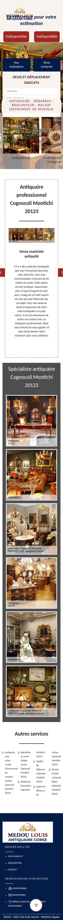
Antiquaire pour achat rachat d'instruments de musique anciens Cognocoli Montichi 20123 (10, 772)
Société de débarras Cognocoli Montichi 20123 (40, 771)
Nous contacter (47, 64)
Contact (12, 869)
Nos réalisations (16, 64)
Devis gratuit (15, 856)
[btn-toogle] (36, 905)
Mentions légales (50, 917)
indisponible (16, 36)
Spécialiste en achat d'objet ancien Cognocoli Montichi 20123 (25, 764)
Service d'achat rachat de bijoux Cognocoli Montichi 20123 (56, 781)
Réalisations (15, 863)
